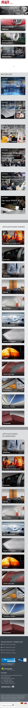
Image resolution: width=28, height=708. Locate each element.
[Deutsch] (22, 703)
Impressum (3, 695)
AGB (14, 695)
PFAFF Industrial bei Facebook (9, 644)
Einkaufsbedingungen (20, 695)
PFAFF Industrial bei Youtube (8, 647)
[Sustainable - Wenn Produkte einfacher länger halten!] (8, 669)
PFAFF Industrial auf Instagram (9, 652)
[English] (25, 703)
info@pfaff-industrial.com (9, 683)
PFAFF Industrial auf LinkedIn (8, 650)
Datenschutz (9, 695)
